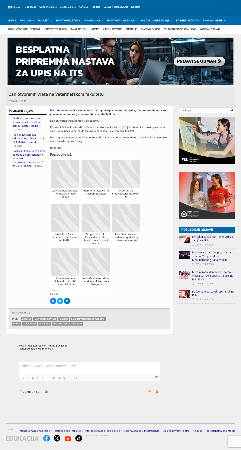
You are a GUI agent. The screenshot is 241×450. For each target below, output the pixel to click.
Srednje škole (68, 6)
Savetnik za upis (150, 29)
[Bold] (22, 378)
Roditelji (96, 6)
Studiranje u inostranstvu (180, 29)
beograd (26, 319)
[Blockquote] (54, 378)
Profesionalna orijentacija (220, 430)
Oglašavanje (121, 6)
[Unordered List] (49, 378)
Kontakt (135, 6)
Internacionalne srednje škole (102, 430)
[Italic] (28, 378)
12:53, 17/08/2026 (203, 244)
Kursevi (95, 29)
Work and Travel (210, 29)
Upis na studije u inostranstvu (141, 430)
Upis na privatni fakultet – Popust (182, 430)
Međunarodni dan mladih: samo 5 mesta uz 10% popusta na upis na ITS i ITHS (212, 275)
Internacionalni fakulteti (67, 430)
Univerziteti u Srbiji (55, 29)
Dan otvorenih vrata (45, 319)
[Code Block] (59, 378)
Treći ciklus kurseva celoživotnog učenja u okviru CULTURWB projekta (29, 138)
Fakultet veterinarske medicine (70, 110)
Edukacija (30, 6)
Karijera (83, 6)
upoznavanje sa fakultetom (67, 323)
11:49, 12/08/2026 (203, 283)
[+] (75, 377)
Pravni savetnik (112, 29)
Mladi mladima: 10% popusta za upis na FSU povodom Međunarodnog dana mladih (211, 256)
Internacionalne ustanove (24, 29)
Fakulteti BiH (79, 29)
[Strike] (38, 378)
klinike (16, 323)
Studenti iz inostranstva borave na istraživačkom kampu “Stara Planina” (26, 122)
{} (69, 377)
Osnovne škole (48, 6)
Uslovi (107, 6)
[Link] (64, 378)
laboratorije (30, 323)
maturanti (44, 323)
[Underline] (33, 378)
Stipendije (131, 29)
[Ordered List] (43, 378)
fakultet (63, 319)
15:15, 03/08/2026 (203, 299)
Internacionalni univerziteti (34, 430)
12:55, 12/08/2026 (203, 264)
